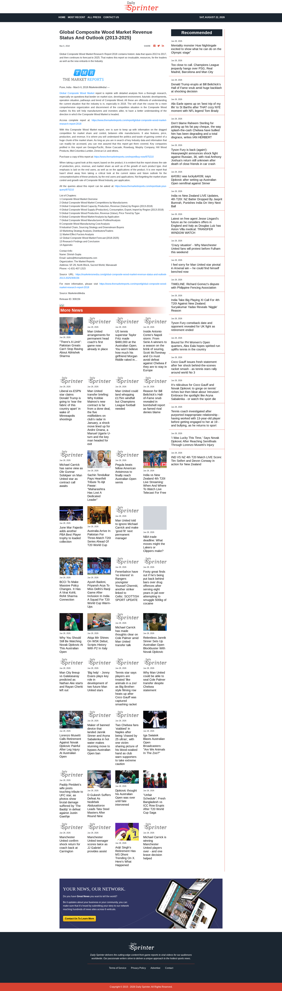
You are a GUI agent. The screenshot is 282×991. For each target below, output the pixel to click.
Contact (169, 968)
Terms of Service (117, 968)
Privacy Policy (138, 968)
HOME (62, 17)
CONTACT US (111, 17)
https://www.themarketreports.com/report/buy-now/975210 (124, 156)
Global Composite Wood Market (76, 93)
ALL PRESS (94, 17)
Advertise (155, 968)
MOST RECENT (76, 17)
